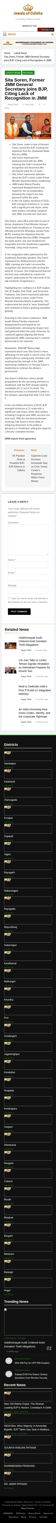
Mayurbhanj (10, 927)
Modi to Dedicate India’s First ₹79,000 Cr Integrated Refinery (35, 690)
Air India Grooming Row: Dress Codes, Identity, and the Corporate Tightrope (34, 713)
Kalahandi (9, 781)
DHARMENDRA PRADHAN (19, 1466)
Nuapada (9, 1090)
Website (12, 585)
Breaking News (22, 1359)
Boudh (7, 1199)
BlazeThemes (27, 1508)
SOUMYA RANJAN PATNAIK (20, 1447)
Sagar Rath (12, 104)
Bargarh (8, 1235)
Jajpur (7, 854)
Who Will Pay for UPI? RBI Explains (32, 1363)
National (28, 73)
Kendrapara (10, 1108)
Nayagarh (9, 872)
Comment (14, 522)
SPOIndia (20, 1513)
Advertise (13, 1517)
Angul (7, 1290)
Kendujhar (9, 1072)
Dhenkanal (10, 1145)
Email (12, 572)
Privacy (32, 1517)
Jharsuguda (10, 799)
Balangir (8, 1272)
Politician (22, 1434)
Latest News (13, 73)
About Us (48, 1513)
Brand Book (34, 1513)
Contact (43, 1517)
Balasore (9, 1253)
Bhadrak (8, 1217)
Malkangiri (10, 981)
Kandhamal (10, 963)
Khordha (8, 999)
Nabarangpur (11, 890)
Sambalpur (10, 763)
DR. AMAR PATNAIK (15, 1484)
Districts (8, 768)
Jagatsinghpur (12, 1054)
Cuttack (8, 1181)
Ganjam (8, 1126)
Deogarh (8, 1163)
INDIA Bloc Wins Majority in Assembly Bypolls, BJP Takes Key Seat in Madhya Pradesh (26, 1429)
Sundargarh (10, 1036)
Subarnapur (10, 945)
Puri (6, 1017)
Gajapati (8, 836)
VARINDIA (8, 1513)
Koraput (8, 818)
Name (12, 560)
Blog (23, 1517)
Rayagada (9, 908)
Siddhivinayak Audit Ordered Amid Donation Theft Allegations (33, 641)
